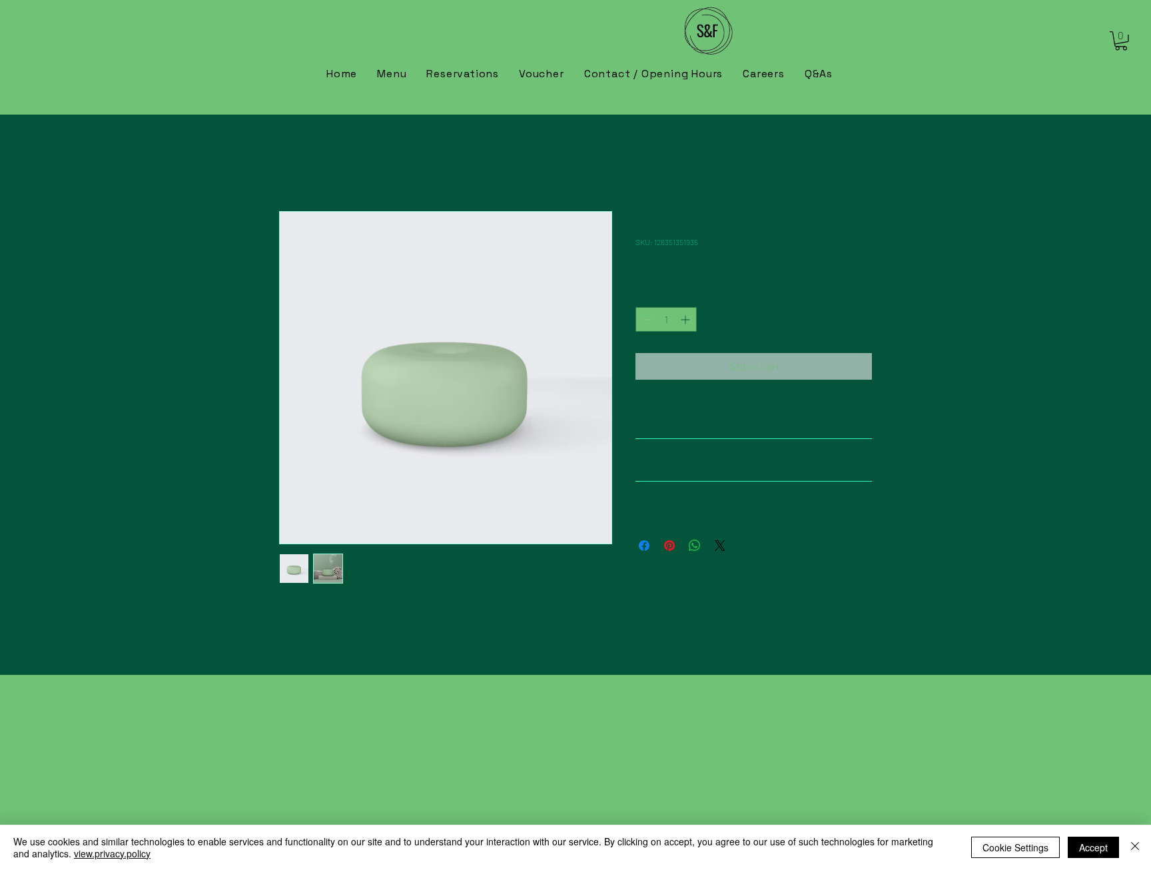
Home (292, 163)
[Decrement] (645, 319)
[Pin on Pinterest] (669, 546)
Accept (1093, 847)
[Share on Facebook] (644, 546)
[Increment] (686, 319)
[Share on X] (720, 546)
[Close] (1135, 847)
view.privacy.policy (112, 853)
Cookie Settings (1015, 847)
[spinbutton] (666, 319)
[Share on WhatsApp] (695, 546)
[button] (1121, 41)
